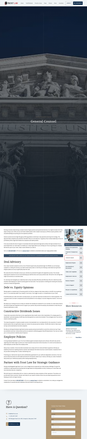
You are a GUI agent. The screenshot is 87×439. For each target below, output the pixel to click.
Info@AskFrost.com (13, 413)
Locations (61, 3)
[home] (11, 3)
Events (50, 3)
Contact (68, 3)
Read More (79, 337)
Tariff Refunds (29, 3)
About (22, 3)
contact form (25, 250)
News (55, 3)
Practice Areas (38, 3)
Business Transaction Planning (73, 244)
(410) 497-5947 (11, 250)
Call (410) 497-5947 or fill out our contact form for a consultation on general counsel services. (33, 255)
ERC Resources (78, 3)
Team (45, 3)
